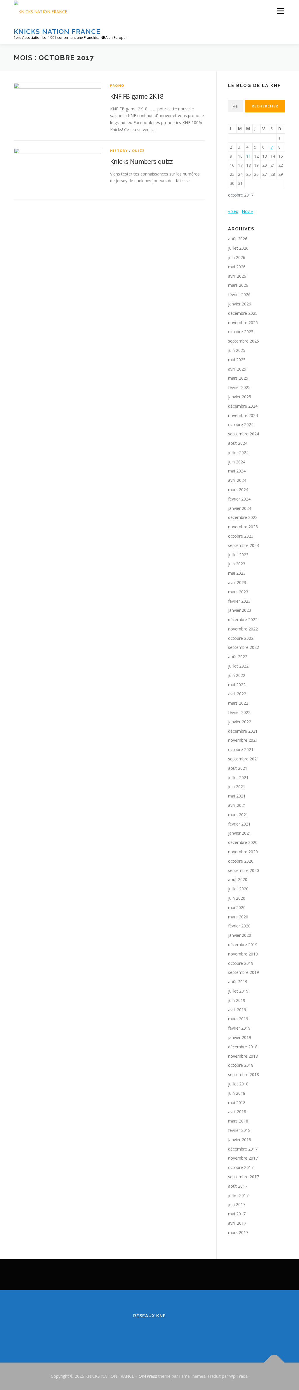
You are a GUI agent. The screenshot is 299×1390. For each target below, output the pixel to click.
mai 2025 (237, 359)
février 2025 (239, 387)
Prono (117, 85)
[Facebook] (128, 1332)
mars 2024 (238, 489)
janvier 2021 (239, 833)
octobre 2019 (240, 963)
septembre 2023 (243, 545)
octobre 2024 (240, 424)
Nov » (247, 211)
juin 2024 (236, 462)
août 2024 (237, 443)
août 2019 (237, 981)
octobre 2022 (240, 638)
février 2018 (239, 1130)
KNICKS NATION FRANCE (57, 31)
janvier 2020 (239, 935)
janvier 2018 (239, 1139)
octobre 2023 (240, 536)
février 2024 (239, 499)
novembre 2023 (243, 526)
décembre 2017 (243, 1149)
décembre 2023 (243, 517)
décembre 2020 (243, 842)
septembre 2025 (243, 341)
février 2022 (239, 712)
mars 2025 (238, 378)
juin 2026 (236, 257)
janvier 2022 (239, 721)
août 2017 (237, 1186)
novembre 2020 (243, 851)
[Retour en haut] (274, 1362)
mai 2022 (237, 684)
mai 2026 (237, 267)
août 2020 (237, 879)
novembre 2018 (243, 1056)
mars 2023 (238, 592)
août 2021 (237, 768)
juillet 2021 (238, 777)
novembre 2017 (243, 1158)
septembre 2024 (243, 434)
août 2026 (237, 238)
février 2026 (239, 294)
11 (248, 156)
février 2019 (239, 1028)
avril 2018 (237, 1111)
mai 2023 (237, 573)
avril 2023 (237, 582)
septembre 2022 (243, 647)
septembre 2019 (243, 972)
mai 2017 (237, 1214)
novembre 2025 (243, 322)
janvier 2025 (239, 396)
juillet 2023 (238, 554)
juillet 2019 (238, 991)
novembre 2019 (243, 954)
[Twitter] (142, 1332)
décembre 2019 (243, 944)
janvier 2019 (239, 1037)
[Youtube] (171, 1332)
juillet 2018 (238, 1084)
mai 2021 (237, 796)
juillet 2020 (238, 889)
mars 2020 (238, 917)
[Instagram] (156, 1332)
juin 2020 (236, 898)
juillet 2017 (238, 1195)
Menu (280, 11)
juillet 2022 (238, 666)
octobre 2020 (240, 861)
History (119, 150)
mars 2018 (238, 1121)
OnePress (148, 1376)
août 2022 (237, 656)
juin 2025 (236, 350)
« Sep (233, 211)
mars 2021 (238, 814)
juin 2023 (236, 564)
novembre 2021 (243, 740)
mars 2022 (238, 703)
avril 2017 (237, 1223)
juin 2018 (236, 1093)
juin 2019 (236, 1000)
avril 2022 (237, 693)
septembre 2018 (243, 1074)
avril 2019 (237, 1009)
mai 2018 (237, 1102)
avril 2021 (237, 805)
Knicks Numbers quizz (141, 161)
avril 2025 (237, 369)
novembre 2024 (243, 415)
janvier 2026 (239, 304)
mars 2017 (238, 1232)
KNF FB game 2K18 (137, 96)
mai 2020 (237, 907)
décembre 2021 (243, 731)
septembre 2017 (243, 1176)
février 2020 (239, 926)
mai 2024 (237, 471)
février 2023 (239, 601)
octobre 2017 (240, 1167)
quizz (138, 150)
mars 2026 (238, 285)
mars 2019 (238, 1018)
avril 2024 (237, 480)
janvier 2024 (239, 508)
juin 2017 (236, 1204)
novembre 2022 (243, 629)
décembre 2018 (243, 1047)
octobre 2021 (240, 749)
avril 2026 (237, 276)
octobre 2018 (240, 1065)
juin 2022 (236, 675)
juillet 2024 (238, 452)
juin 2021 (236, 786)
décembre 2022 (243, 619)
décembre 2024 (243, 406)
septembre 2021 (243, 759)
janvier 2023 (239, 610)
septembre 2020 (243, 870)
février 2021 (239, 824)
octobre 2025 (240, 331)
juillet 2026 (238, 248)
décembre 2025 (243, 313)
